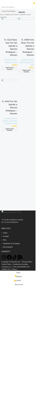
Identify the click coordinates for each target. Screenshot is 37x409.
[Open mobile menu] (2, 3)
